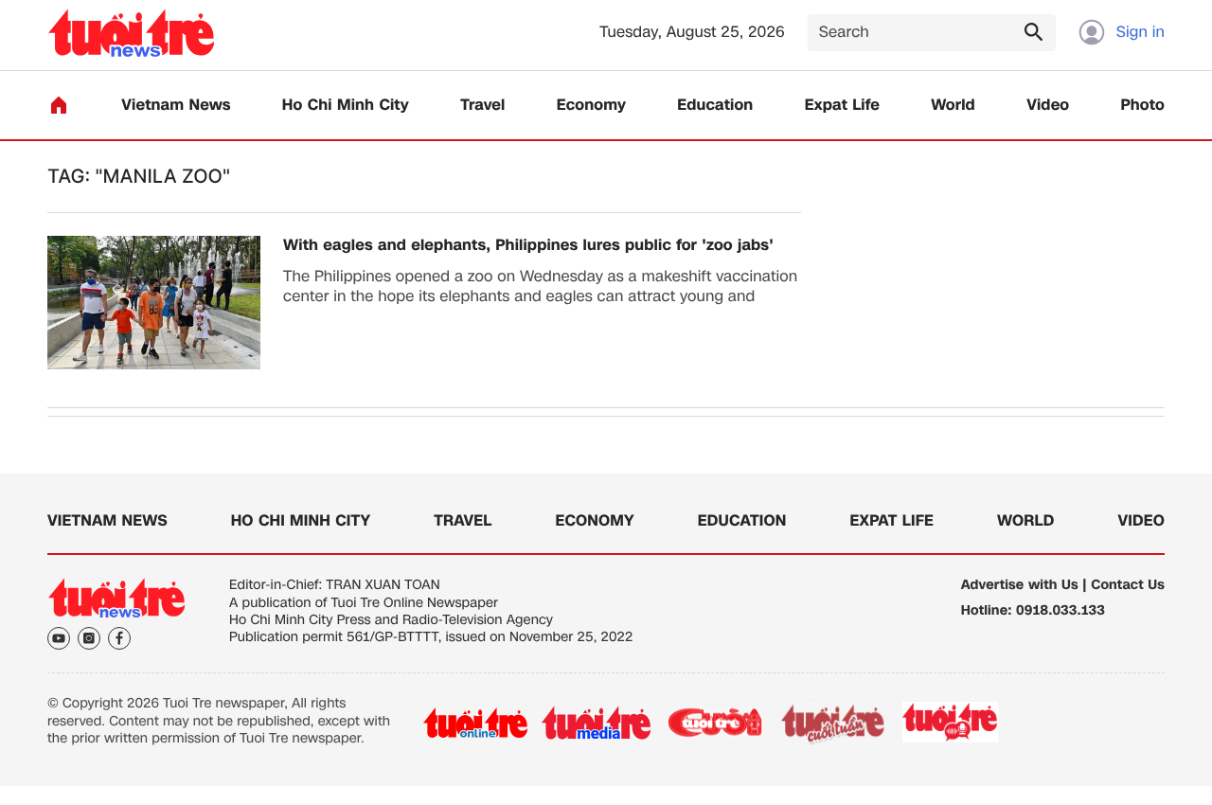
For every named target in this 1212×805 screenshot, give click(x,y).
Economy (591, 106)
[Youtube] (58, 638)
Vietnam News (175, 106)
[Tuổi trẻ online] (475, 722)
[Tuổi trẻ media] (596, 722)
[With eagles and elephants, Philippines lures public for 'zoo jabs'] (153, 302)
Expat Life (842, 106)
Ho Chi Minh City (345, 106)
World (953, 106)
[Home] (58, 105)
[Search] (1033, 31)
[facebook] (119, 638)
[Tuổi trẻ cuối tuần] (833, 722)
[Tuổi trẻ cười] (714, 722)
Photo (1143, 106)
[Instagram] (89, 638)
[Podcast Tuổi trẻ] (951, 722)
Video (1047, 106)
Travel (482, 106)
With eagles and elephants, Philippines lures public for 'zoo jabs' (528, 246)
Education (715, 106)
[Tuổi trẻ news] (131, 33)
